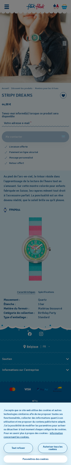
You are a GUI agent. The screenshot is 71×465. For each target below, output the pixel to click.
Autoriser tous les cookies (53, 448)
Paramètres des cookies (35, 459)
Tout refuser (18, 448)
